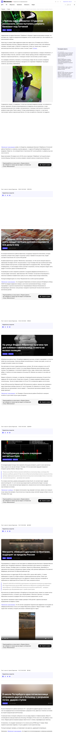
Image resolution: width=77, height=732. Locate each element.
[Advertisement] (27, 176)
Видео (33, 4)
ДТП (2, 4)
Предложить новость (67, 1)
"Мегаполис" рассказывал (8, 147)
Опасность (26, 4)
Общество (12, 4)
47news (35, 48)
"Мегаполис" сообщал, (7, 490)
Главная (3, 9)
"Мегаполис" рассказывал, (8, 281)
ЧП (6, 4)
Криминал (19, 4)
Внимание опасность (7, 459)
